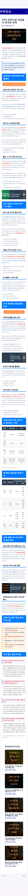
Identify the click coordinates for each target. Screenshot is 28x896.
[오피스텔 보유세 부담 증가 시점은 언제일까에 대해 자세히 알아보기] (14, 829)
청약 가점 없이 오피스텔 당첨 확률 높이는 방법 (13, 815)
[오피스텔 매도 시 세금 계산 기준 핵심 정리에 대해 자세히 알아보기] (14, 757)
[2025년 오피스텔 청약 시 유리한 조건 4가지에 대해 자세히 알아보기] (14, 781)
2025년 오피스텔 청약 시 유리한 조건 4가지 (14, 791)
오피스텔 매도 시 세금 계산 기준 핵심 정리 (13, 767)
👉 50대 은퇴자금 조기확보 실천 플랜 (14, 312)
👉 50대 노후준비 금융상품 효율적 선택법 (14, 84)
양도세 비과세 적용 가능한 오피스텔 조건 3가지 (13, 863)
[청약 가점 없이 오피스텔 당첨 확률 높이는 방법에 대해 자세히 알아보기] (14, 805)
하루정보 (5, 11)
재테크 (6, 770)
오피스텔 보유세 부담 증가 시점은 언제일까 (13, 839)
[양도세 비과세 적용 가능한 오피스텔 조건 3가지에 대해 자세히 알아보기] (14, 853)
